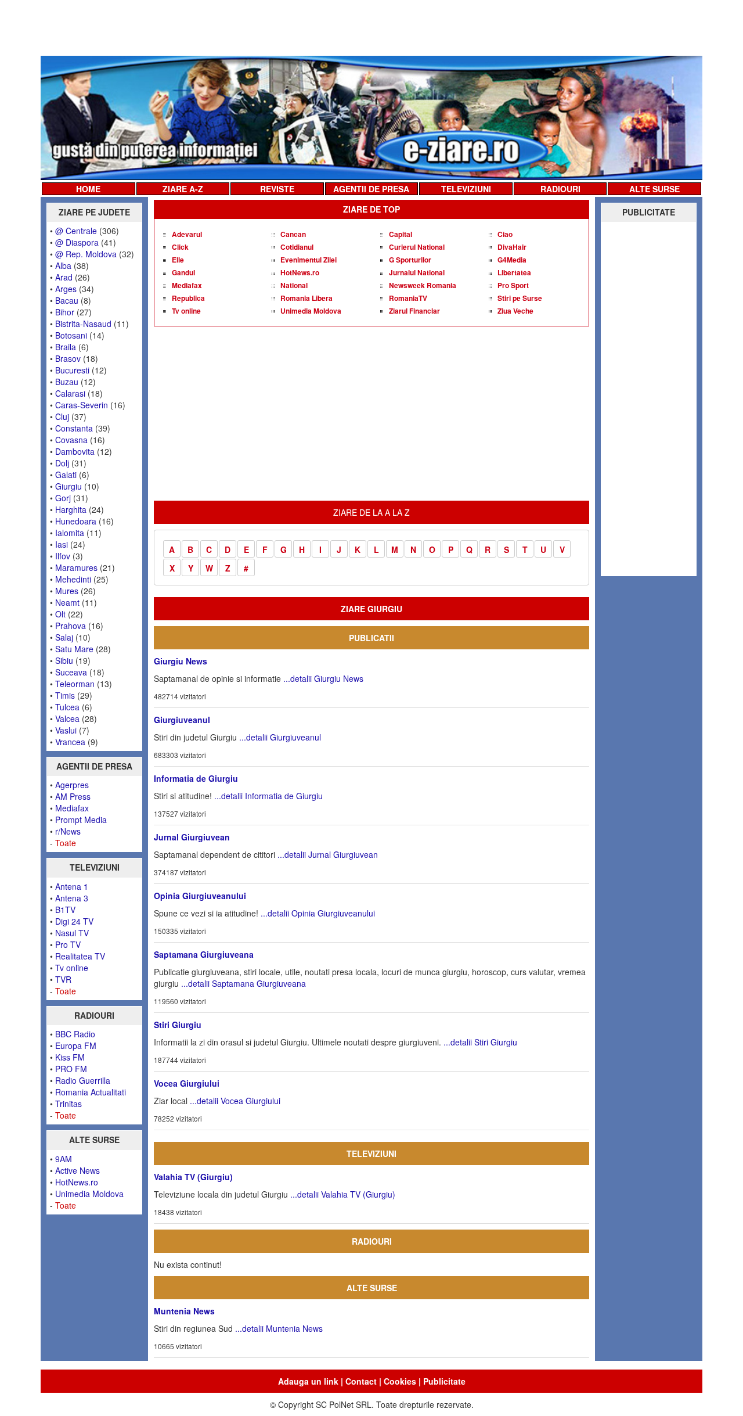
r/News (68, 831)
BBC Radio (75, 1034)
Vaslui (66, 730)
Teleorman (75, 683)
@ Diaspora (77, 242)
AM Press (73, 796)
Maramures (76, 567)
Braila (65, 347)
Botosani (71, 335)
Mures (66, 590)
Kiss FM (70, 1057)
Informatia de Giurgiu (196, 778)
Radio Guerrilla (82, 1080)
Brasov (68, 358)
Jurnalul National (417, 272)
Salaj (64, 637)
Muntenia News (184, 1311)
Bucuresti (72, 370)
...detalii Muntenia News (279, 1328)
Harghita (70, 509)
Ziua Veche (515, 311)
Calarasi (70, 393)
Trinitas (68, 1103)
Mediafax (72, 808)
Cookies (400, 1381)
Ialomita (69, 532)
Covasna (71, 439)
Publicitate (444, 1381)
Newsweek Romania (422, 285)
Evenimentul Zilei (308, 259)
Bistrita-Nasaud (83, 323)
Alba (63, 265)
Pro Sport (513, 285)
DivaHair (511, 247)
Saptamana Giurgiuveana (204, 954)
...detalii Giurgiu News (323, 678)
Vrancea (70, 741)
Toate (65, 843)
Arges (66, 288)
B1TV (65, 909)
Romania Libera (306, 298)
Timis (65, 695)
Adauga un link (308, 1381)
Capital (400, 234)
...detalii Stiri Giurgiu (480, 1042)
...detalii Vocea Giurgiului (235, 1100)
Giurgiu (68, 486)
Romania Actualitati (90, 1092)
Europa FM (75, 1045)
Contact (361, 1381)
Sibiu (64, 660)
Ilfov (62, 556)
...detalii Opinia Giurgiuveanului (318, 913)
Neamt (67, 602)
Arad (64, 277)
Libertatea (514, 272)
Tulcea (67, 707)
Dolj (62, 463)
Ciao (505, 234)
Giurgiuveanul (182, 719)
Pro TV (68, 944)
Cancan (293, 234)
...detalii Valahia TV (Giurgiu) (342, 1194)
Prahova (70, 625)
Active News (77, 1170)
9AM (63, 1159)
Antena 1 (71, 886)
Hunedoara (75, 521)
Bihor (64, 312)
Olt (60, 614)
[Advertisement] (371, 27)
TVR (63, 979)
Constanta (74, 428)
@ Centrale (76, 230)
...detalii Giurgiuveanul (280, 737)
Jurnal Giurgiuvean (192, 837)
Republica (188, 298)
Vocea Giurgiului (186, 1083)
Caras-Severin (81, 405)
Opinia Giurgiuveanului (200, 895)
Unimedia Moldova (89, 1193)
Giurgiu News (180, 661)
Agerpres (72, 784)
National (294, 285)
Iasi (61, 544)
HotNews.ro (76, 1182)
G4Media (511, 259)
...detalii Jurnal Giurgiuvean (327, 854)
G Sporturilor (410, 259)
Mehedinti (73, 579)
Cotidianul (296, 247)
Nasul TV (72, 933)
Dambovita (75, 451)
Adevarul (187, 234)
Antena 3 (71, 898)
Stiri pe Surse (519, 298)
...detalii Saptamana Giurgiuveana (243, 983)
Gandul (183, 272)
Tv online (71, 967)
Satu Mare (74, 649)
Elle (178, 259)
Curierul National (417, 247)
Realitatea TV (80, 956)
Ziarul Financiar (414, 311)
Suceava (71, 672)
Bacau (66, 300)
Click (180, 247)
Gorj (63, 498)
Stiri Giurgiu (177, 1024)
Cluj (62, 416)
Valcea (67, 718)
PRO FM (71, 1068)
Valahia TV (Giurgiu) (193, 1177)
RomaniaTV (408, 298)
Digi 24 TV (74, 921)
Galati (66, 474)
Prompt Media (81, 819)
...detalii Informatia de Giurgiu (268, 796)
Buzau (66, 381)
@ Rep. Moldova (86, 254)
